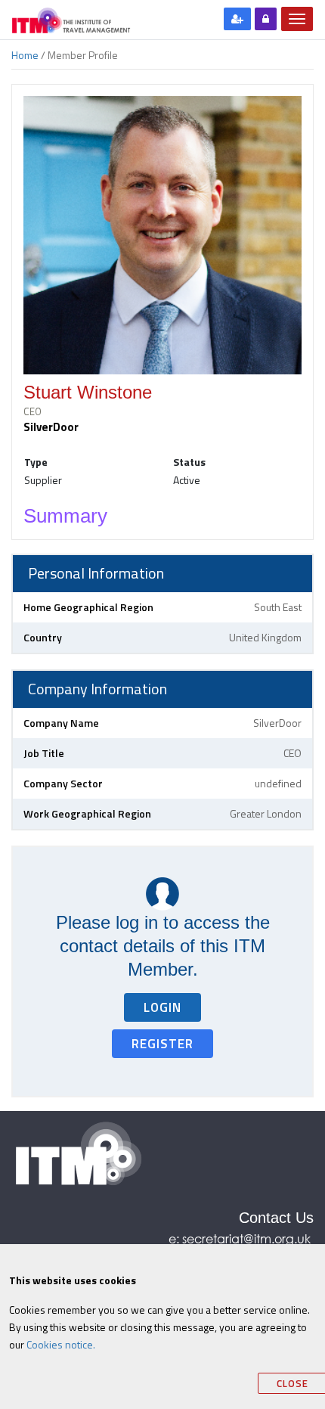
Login (162, 1007)
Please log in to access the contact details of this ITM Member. (163, 945)
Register (162, 1044)
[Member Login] (266, 19)
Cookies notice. (60, 1344)
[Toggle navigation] (297, 19)
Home (25, 55)
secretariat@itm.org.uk (248, 1238)
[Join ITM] (237, 19)
